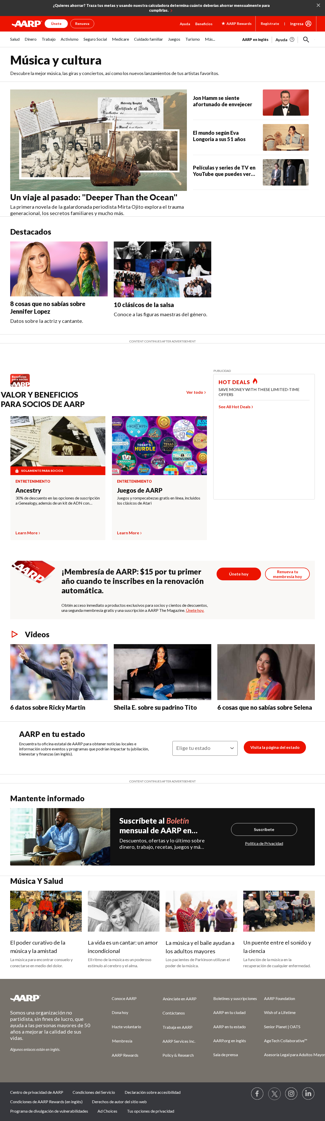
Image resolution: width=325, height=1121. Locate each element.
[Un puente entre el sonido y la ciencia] (279, 911)
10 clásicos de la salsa (144, 304)
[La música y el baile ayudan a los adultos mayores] (201, 911)
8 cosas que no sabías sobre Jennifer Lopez (47, 307)
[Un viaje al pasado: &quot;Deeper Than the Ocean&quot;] (98, 140)
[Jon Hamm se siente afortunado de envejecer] (286, 102)
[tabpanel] (278, 39)
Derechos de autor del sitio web (119, 1101)
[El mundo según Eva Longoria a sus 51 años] (286, 137)
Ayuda (185, 24)
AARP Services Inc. (178, 1041)
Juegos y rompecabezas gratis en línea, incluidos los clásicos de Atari (158, 500)
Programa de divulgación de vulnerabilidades (49, 1111)
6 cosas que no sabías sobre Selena (264, 707)
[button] (306, 40)
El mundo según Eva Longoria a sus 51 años (219, 136)
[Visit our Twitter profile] (274, 1093)
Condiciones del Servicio (94, 1092)
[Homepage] (27, 23)
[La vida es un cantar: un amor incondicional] (123, 911)
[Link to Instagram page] (291, 1093)
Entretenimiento (32, 481)
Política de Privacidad (264, 843)
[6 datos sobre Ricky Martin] (59, 672)
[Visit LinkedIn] (308, 1093)
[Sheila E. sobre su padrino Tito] (162, 672)
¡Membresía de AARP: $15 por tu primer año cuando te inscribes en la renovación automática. (132, 581)
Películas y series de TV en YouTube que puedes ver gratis (224, 170)
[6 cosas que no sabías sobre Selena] (266, 672)
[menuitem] (15, 42)
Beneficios (204, 24)
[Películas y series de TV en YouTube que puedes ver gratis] (286, 172)
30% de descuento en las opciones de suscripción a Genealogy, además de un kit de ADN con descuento (57, 500)
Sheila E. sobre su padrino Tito (155, 707)
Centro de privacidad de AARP (36, 1092)
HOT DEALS (234, 382)
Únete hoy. (195, 610)
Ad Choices (107, 1111)
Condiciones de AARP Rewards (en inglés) (46, 1101)
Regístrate (270, 23)
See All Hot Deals (235, 406)
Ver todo (194, 392)
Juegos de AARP (139, 490)
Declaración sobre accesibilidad (153, 1092)
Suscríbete (264, 829)
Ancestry (28, 490)
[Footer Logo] (50, 998)
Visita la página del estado (275, 747)
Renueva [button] (82, 23)
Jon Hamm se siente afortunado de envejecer (222, 101)
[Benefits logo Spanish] (22, 386)
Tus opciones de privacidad (150, 1111)
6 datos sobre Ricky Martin (47, 707)
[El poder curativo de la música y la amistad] (46, 911)
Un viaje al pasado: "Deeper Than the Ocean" (93, 197)
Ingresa (296, 23)
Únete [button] (56, 23)
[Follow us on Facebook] (257, 1093)
